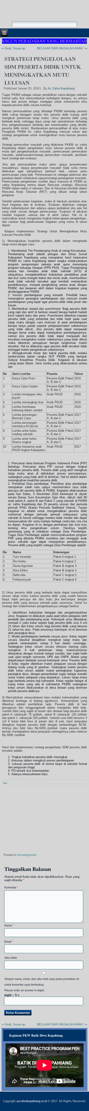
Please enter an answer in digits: (24, 990)
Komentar (11, 887)
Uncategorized (26, 855)
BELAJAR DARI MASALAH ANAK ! (60, 48)
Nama (9, 925)
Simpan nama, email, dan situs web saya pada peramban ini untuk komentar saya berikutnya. (41, 981)
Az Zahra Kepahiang (61, 88)
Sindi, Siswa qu (15, 48)
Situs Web (10, 957)
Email (8, 941)
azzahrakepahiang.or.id (31, 1101)
